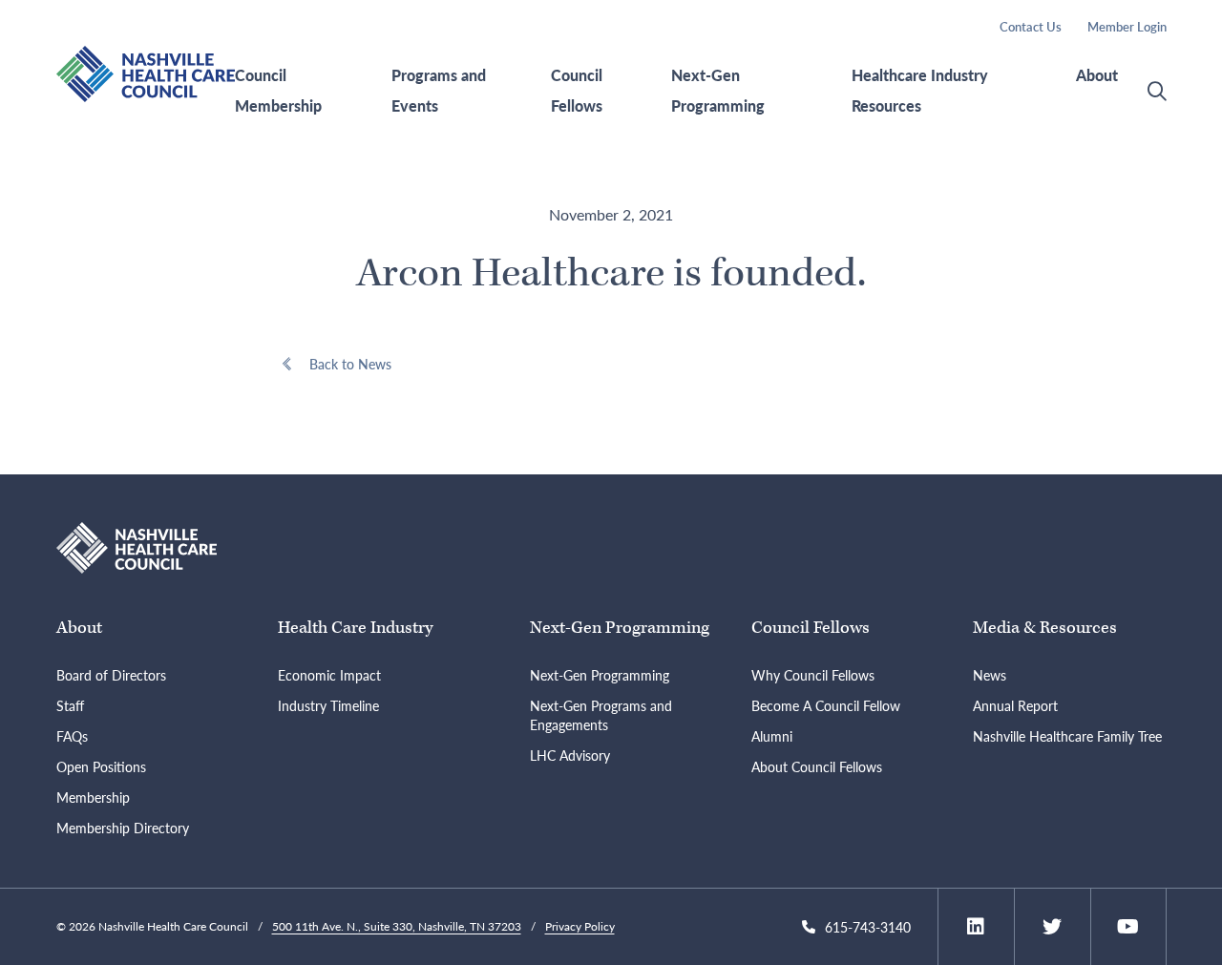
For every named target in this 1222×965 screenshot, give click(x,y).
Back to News (350, 363)
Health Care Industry (355, 628)
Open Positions (101, 766)
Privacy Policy (580, 926)
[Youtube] (1128, 926)
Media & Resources (1045, 628)
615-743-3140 (868, 926)
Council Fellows (576, 90)
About (1097, 75)
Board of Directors (111, 674)
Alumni (771, 735)
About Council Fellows (816, 766)
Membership (93, 797)
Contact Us (1031, 26)
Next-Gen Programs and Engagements (601, 715)
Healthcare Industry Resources (920, 90)
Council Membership (278, 90)
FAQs (72, 735)
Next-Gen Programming (718, 90)
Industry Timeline (328, 705)
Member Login (1127, 26)
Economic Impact (329, 674)
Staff (70, 705)
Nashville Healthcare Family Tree (1067, 735)
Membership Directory (122, 827)
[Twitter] (1052, 926)
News (989, 674)
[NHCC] (137, 545)
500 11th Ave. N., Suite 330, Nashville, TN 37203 (396, 926)
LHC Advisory (570, 755)
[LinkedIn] (975, 926)
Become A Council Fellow (825, 705)
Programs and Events (438, 90)
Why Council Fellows (812, 674)
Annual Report (1015, 705)
